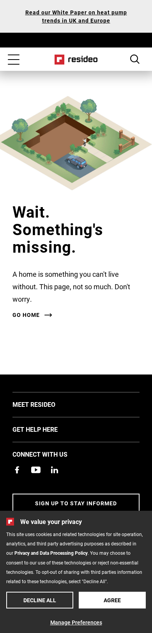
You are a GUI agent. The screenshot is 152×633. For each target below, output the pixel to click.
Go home (26, 314)
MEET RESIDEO (45, 404)
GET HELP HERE (46, 429)
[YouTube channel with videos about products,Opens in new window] (36, 469)
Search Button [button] (135, 59)
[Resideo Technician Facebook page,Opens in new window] (17, 469)
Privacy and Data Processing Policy (51, 553)
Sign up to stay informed (76, 503)
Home (76, 59)
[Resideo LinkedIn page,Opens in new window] (54, 469)
